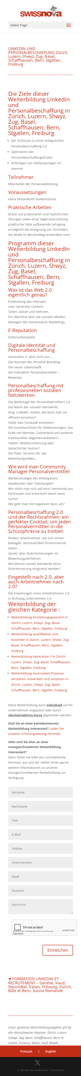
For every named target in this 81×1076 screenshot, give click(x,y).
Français (26, 1051)
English (50, 1051)
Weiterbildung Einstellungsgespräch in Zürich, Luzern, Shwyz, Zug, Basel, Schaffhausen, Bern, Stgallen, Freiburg (39, 622)
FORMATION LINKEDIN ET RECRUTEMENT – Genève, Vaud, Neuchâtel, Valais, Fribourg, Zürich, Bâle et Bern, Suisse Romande (40, 984)
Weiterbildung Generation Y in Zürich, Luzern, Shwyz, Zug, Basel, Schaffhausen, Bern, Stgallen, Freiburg (41, 662)
